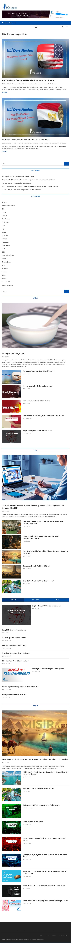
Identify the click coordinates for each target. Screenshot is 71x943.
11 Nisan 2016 (36, 671)
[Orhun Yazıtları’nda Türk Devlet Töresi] (11, 571)
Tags (57, 600)
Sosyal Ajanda (6, 262)
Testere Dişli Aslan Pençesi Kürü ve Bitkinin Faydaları (20, 687)
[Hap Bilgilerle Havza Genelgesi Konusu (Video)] (16, 668)
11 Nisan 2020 (27, 876)
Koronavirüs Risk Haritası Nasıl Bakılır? (36, 401)
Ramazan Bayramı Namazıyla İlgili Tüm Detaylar (16, 183)
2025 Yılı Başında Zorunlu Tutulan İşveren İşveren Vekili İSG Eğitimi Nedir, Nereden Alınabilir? (30, 186)
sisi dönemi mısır (39, 143)
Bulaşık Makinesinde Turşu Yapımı (14, 630)
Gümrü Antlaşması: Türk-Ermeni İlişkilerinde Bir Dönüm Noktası (21, 189)
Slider (4, 258)
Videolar (4, 272)
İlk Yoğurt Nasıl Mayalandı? (13, 353)
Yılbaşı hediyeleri (7, 285)
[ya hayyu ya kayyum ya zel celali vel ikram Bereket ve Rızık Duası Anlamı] (11, 860)
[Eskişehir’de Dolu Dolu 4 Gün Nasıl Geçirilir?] (11, 586)
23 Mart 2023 (27, 583)
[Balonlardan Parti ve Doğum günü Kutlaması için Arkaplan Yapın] (11, 905)
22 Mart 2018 (27, 888)
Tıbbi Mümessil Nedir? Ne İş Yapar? (14, 645)
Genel (4, 232)
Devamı (6, 92)
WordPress (26, 939)
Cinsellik (4, 215)
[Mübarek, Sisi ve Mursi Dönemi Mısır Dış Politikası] (35, 117)
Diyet (4, 225)
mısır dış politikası (29, 84)
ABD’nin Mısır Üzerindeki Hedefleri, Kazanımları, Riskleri (28, 80)
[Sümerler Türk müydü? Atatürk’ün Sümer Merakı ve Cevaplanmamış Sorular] (11, 542)
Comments (35, 600)
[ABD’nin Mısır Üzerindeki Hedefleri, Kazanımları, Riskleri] (35, 58)
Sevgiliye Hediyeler (8, 255)
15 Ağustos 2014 (7, 648)
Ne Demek (5, 242)
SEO (3, 252)
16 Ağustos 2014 (7, 640)
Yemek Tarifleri (6, 282)
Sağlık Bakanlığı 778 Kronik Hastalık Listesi (37, 431)
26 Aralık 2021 (7, 84)
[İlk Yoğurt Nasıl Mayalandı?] (35, 325)
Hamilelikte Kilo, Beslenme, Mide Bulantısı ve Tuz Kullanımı (43, 416)
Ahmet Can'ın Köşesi (8, 205)
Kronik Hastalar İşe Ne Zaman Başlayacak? (37, 386)
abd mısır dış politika (19, 84)
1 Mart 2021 (27, 388)
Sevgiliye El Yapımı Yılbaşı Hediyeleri (14, 695)
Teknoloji (5, 268)
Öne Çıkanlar (6, 245)
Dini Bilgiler (5, 222)
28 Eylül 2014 (6, 632)
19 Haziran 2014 (7, 689)
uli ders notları (38, 84)
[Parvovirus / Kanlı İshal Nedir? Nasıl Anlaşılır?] (11, 377)
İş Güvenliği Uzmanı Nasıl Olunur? (14, 638)
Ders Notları (6, 219)
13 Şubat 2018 (27, 903)
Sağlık (4, 248)
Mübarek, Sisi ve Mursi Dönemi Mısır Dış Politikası (25, 139)
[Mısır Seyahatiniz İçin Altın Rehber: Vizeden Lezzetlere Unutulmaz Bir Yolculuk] (11, 557)
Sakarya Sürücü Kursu (53, 935)
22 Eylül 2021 (27, 374)
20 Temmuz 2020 (28, 808)
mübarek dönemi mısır (29, 143)
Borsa (4, 212)
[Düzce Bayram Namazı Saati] (11, 827)
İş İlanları (5, 235)
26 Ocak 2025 (27, 556)
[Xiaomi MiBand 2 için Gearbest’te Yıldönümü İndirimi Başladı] (11, 891)
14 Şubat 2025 (27, 526)
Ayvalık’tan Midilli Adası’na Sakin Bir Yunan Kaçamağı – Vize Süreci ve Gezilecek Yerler (28, 180)
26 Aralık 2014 (6, 697)
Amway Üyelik (64, 935)
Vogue (4, 275)
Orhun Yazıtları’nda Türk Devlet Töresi (36, 566)
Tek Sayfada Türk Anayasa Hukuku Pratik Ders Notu (18, 176)
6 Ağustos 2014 (6, 663)
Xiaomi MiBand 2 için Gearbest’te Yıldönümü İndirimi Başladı (44, 886)
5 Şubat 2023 (6, 356)
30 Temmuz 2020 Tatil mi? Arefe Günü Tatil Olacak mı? (41, 805)
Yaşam (4, 278)
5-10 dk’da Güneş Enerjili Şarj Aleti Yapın (16, 653)
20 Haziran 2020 (28, 418)
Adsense (4, 202)
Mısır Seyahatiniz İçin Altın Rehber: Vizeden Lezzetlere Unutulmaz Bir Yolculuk (35, 759)
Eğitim (4, 229)
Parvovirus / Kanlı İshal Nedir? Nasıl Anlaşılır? (38, 371)
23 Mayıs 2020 (27, 824)
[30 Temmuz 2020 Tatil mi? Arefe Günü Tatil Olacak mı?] (11, 811)
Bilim (3, 209)
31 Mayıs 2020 (27, 433)
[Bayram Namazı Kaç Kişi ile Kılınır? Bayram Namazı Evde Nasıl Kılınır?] (11, 844)
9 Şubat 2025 (27, 541)
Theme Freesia (19, 939)
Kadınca (4, 239)
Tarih (3, 265)
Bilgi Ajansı (42, 935)
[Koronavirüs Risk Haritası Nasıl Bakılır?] (11, 406)
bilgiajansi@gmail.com (10, 23)
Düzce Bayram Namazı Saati (33, 822)
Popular (13, 600)
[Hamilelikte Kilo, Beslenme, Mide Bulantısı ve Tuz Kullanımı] (11, 421)
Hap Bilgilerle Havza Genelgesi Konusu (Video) (48, 669)
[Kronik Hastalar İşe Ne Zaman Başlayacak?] (11, 391)
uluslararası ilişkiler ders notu (49, 84)
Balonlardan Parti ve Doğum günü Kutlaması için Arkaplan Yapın (45, 901)
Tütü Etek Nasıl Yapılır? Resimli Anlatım (15, 661)
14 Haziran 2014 (7, 656)
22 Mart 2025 (6, 511)
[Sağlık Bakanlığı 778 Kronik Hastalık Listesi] (11, 436)
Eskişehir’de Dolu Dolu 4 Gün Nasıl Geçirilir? (38, 581)
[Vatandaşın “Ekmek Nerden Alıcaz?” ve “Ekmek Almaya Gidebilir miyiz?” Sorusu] (11, 876)
